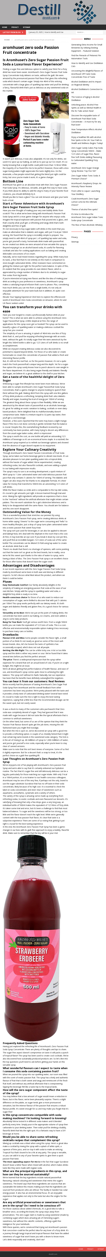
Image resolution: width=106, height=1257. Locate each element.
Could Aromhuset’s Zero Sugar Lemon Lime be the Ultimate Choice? (85, 201)
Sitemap (26, 27)
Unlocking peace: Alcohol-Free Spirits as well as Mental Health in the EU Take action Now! (86, 107)
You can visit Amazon (40, 197)
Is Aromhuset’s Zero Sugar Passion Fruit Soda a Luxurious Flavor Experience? (36, 62)
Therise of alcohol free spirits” (84, 209)
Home (4, 27)
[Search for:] (89, 32)
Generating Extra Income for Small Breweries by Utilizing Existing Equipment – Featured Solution (86, 47)
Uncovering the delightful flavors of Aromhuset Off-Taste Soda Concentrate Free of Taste (87, 73)
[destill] (53, 23)
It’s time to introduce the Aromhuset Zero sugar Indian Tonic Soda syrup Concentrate (87, 217)
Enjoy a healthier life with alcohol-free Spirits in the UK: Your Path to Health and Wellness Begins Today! (87, 140)
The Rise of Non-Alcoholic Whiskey (87, 225)
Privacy (15, 27)
